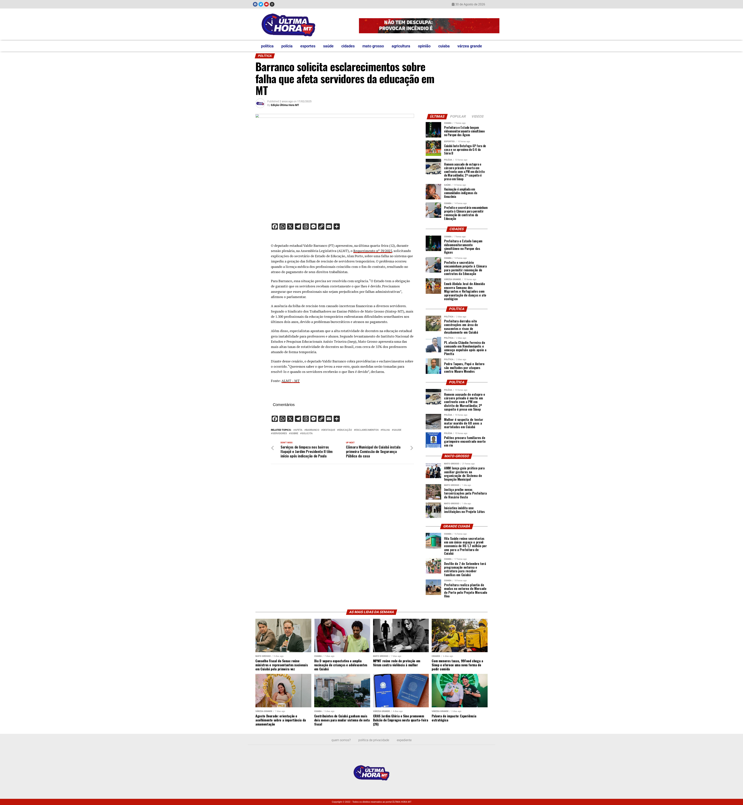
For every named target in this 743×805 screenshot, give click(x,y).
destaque (329, 430)
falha (386, 430)
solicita (307, 433)
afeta (298, 430)
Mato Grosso (373, 46)
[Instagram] (272, 4)
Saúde (328, 46)
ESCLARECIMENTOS (367, 430)
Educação (345, 430)
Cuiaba (444, 46)
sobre (294, 433)
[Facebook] (255, 4)
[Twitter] (261, 4)
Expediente (404, 740)
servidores (279, 433)
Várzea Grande (469, 46)
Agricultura (401, 46)
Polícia (287, 46)
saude (397, 430)
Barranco (312, 430)
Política (267, 46)
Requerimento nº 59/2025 (372, 251)
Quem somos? (341, 740)
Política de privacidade (373, 740)
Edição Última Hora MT (285, 105)
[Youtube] (266, 4)
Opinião (424, 46)
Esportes (307, 46)
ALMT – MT (291, 381)
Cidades (348, 46)
